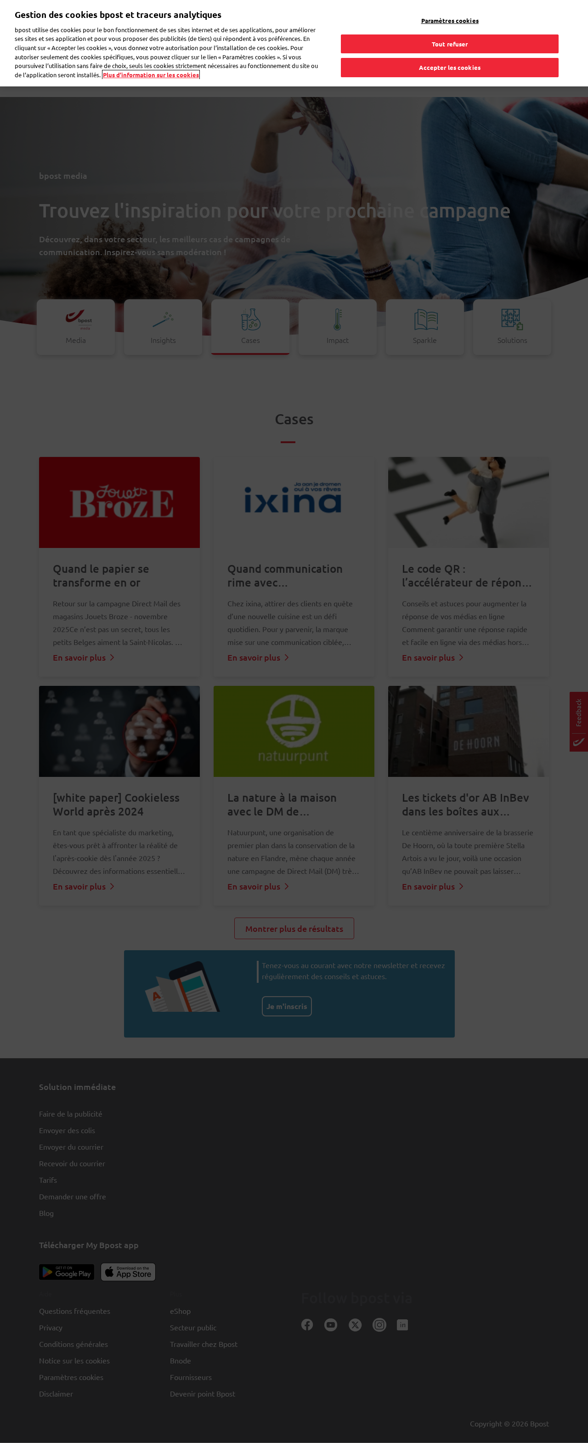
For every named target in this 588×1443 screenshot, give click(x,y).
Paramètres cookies (450, 20)
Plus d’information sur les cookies (151, 75)
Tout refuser (450, 44)
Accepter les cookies (450, 67)
